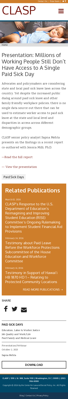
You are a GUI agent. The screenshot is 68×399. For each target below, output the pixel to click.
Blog (22, 395)
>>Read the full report (17, 157)
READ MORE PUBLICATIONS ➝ (43, 289)
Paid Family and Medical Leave (19, 338)
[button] (6, 312)
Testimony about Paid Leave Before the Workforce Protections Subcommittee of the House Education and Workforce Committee (32, 252)
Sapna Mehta (9, 355)
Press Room (55, 1)
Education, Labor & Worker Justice (21, 330)
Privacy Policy (42, 395)
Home (4, 45)
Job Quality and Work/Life (16, 334)
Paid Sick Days (13, 177)
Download (34, 365)
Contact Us (42, 1)
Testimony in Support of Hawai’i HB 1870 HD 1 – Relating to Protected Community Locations (31, 277)
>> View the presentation (19, 167)
